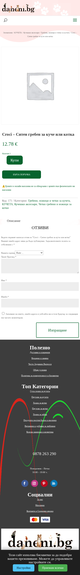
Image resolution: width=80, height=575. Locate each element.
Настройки (23, 567)
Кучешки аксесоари (31, 33)
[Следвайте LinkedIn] (53, 483)
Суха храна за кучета (40, 391)
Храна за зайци (40, 414)
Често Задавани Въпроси (40, 364)
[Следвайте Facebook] (24, 483)
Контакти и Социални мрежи (40, 511)
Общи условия (40, 370)
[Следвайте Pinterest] (44, 483)
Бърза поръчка (21, 174)
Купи (14, 160)
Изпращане (57, 330)
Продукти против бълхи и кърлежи (40, 420)
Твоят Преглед (8, 257)
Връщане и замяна (39, 358)
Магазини (39, 505)
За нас (40, 499)
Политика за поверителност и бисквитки (40, 375)
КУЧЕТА (18, 33)
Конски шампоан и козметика (39, 432)
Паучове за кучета (39, 397)
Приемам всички (52, 567)
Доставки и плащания (40, 352)
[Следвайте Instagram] (34, 483)
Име (4, 280)
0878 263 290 (44, 454)
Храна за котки (40, 403)
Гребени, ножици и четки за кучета (55, 33)
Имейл (5, 297)
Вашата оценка (8, 253)
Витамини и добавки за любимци (40, 426)
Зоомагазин (7, 33)
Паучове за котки (40, 408)
